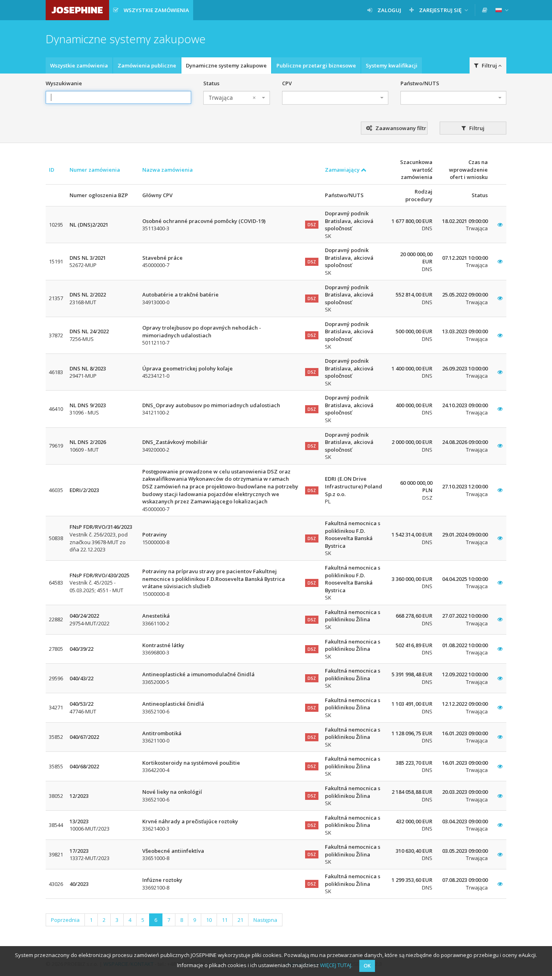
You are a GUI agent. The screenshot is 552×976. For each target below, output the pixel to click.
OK (367, 965)
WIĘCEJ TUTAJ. (336, 965)
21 (240, 919)
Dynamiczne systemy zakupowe (226, 65)
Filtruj (476, 128)
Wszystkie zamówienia (79, 65)
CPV (287, 83)
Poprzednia (65, 919)
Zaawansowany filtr (400, 128)
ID (51, 169)
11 (225, 919)
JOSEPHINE (77, 10)
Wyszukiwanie (64, 83)
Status (211, 83)
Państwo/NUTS (419, 83)
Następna (265, 919)
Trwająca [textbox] (232, 97)
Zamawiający (343, 169)
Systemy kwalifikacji (391, 65)
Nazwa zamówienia (167, 169)
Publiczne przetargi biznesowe (316, 65)
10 (209, 919)
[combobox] (236, 98)
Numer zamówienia (95, 169)
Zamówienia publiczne (147, 65)
